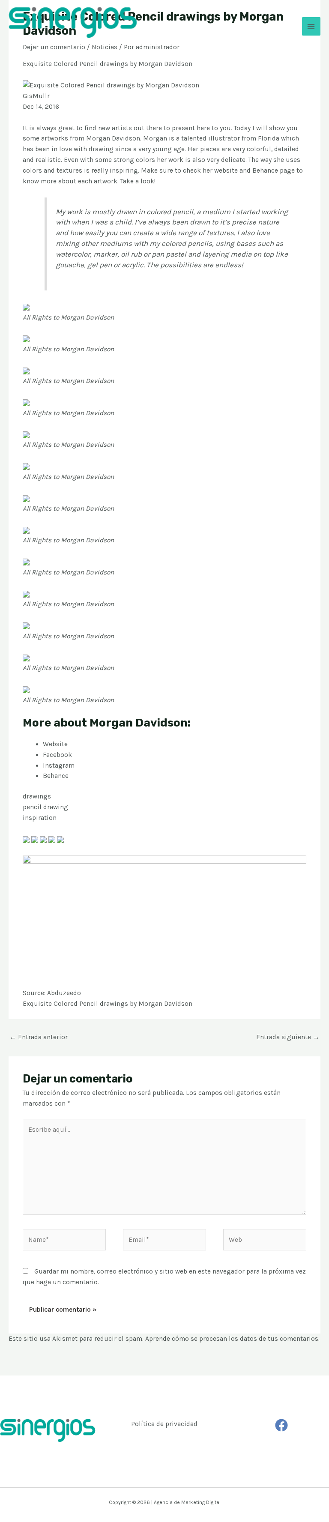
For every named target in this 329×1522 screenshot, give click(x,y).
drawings (37, 796)
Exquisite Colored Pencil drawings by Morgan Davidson (107, 1004)
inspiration (40, 818)
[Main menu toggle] (311, 26)
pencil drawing (45, 807)
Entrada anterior (38, 1037)
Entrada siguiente (288, 1037)
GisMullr (36, 96)
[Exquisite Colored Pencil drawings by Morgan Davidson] (26, 307)
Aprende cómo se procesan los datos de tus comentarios (231, 1339)
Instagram (59, 765)
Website (55, 744)
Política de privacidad (164, 1424)
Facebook (57, 755)
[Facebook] (281, 1425)
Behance (56, 776)
